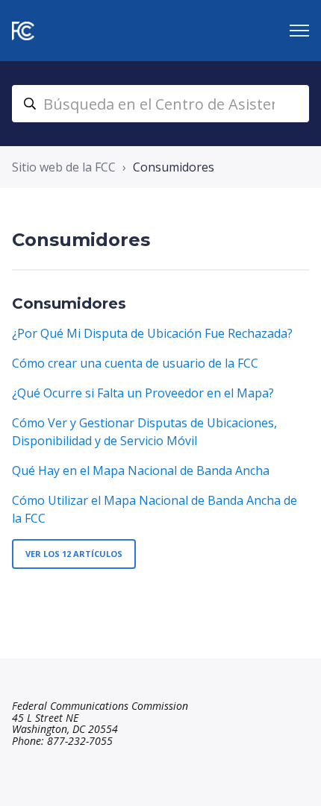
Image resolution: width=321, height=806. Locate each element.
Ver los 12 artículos (73, 553)
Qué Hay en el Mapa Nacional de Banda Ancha (140, 470)
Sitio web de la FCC (64, 167)
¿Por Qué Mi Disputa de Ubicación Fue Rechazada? (152, 333)
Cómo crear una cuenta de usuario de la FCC (135, 363)
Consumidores (69, 303)
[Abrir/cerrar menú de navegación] (299, 30)
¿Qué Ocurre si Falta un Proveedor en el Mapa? (143, 393)
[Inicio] (23, 31)
